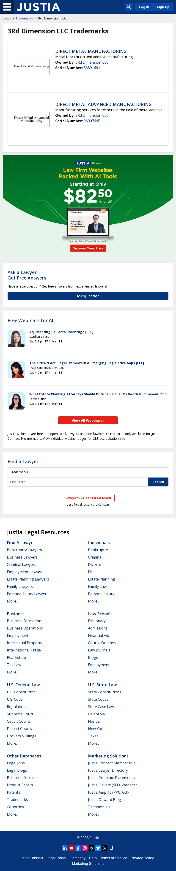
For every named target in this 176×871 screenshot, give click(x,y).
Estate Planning (101, 579)
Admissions (97, 628)
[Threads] (91, 848)
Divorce (94, 564)
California (96, 713)
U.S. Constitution (21, 692)
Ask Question (88, 295)
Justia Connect (31, 858)
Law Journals (99, 650)
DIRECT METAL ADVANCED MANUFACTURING (103, 104)
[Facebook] (78, 848)
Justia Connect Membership (112, 762)
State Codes (98, 699)
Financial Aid (98, 635)
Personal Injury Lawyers (27, 593)
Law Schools (100, 613)
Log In (144, 7)
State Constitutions (104, 692)
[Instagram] (85, 848)
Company (77, 858)
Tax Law (14, 664)
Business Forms (20, 777)
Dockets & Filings (21, 735)
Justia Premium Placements (111, 777)
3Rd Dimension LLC (92, 62)
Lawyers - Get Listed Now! (88, 498)
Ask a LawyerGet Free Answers (27, 275)
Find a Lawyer (23, 461)
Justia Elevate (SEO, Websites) (113, 784)
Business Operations (25, 628)
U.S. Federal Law (23, 684)
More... (12, 601)
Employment (17, 635)
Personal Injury (101, 593)
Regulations (17, 706)
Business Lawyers (22, 557)
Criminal (95, 557)
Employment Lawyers (25, 571)
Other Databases (24, 756)
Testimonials (99, 806)
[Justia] (38, 7)
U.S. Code (15, 699)
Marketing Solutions (108, 756)
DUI (91, 571)
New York (96, 728)
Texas (93, 735)
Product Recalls (20, 784)
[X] (104, 848)
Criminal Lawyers (21, 564)
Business (16, 613)
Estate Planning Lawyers (28, 579)
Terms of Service (113, 858)
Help (93, 858)
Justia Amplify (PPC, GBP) (109, 792)
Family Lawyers (20, 586)
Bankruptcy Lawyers (24, 549)
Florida (94, 721)
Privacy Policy (142, 858)
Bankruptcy (98, 549)
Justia (7, 18)
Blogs (93, 657)
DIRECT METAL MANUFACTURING (91, 51)
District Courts (19, 728)
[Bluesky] (98, 848)
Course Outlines (102, 642)
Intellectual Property (24, 642)
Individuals (99, 542)
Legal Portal (56, 858)
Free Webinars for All (31, 320)
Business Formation (24, 620)
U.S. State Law (102, 684)
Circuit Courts (18, 721)
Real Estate (16, 657)
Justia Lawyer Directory (108, 770)
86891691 (92, 67)
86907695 (92, 120)
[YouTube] (71, 848)
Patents (13, 792)
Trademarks (24, 18)
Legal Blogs (17, 770)
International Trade (24, 650)
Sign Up (163, 7)
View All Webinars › (88, 420)
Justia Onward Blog (104, 799)
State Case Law (101, 706)
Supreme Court (20, 713)
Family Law (97, 586)
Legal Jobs (16, 762)
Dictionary (97, 620)
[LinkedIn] (65, 848)
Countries (15, 806)
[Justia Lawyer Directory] (111, 848)
